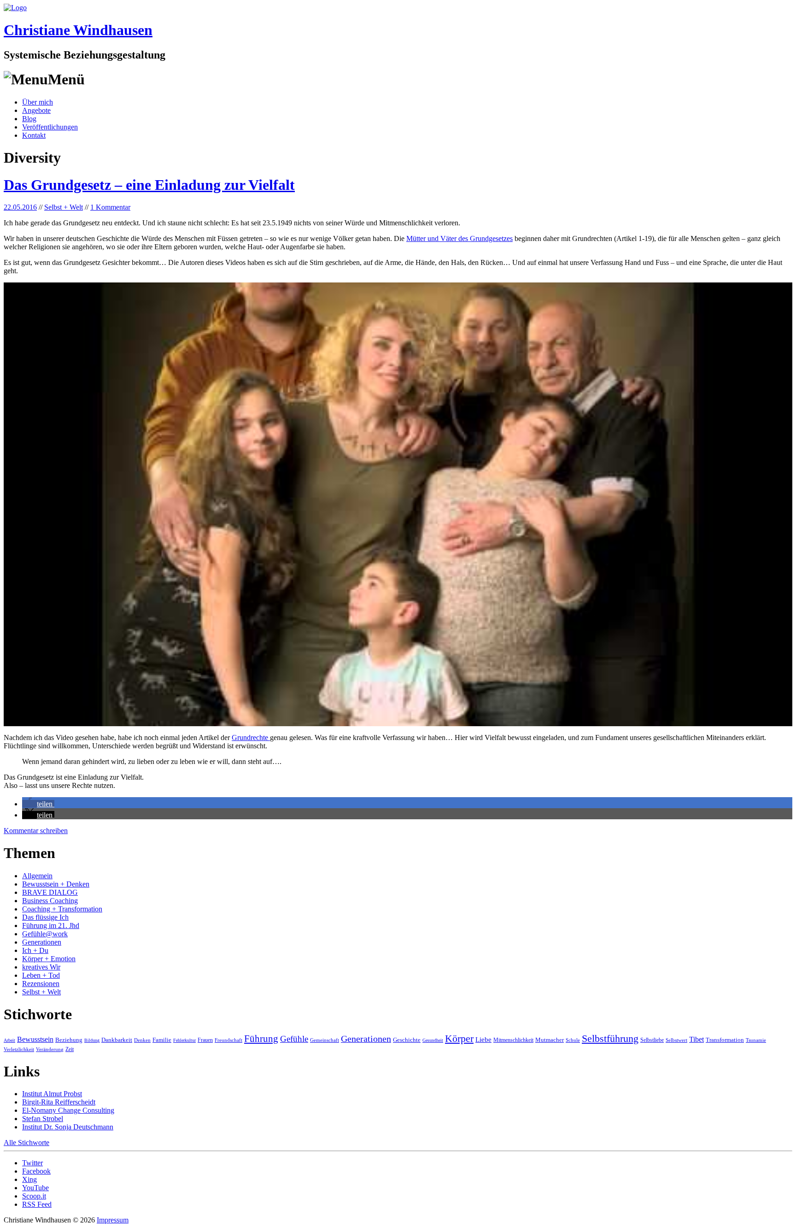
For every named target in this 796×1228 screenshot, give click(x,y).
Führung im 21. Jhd (50, 925)
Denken (142, 1040)
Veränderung (50, 1049)
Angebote (36, 110)
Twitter (32, 1163)
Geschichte (407, 1039)
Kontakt (34, 135)
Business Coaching (50, 901)
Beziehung (68, 1039)
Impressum (113, 1220)
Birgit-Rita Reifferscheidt (58, 1102)
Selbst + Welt (63, 207)
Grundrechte (251, 737)
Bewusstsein (35, 1039)
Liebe (483, 1039)
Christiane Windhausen (78, 30)
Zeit (69, 1049)
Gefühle (294, 1039)
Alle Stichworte (26, 1142)
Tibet (696, 1039)
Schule (573, 1040)
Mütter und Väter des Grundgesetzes (459, 238)
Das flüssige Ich (45, 917)
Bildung (92, 1040)
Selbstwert (676, 1040)
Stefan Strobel (42, 1118)
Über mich (37, 102)
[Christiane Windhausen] (15, 8)
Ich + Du (35, 950)
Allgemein (37, 876)
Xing (29, 1179)
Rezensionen (40, 983)
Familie (161, 1039)
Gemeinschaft (324, 1040)
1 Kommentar (110, 207)
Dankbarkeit (116, 1039)
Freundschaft (228, 1040)
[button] (38, 804)
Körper (459, 1038)
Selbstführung (610, 1038)
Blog (29, 119)
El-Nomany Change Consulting (68, 1110)
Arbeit (9, 1040)
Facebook (36, 1171)
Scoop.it (34, 1196)
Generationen (41, 942)
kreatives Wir (41, 967)
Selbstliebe (652, 1040)
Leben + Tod (41, 975)
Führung (261, 1038)
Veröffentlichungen (50, 127)
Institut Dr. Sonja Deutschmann (67, 1127)
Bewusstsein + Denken (55, 884)
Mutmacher (549, 1039)
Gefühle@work (45, 934)
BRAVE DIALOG (50, 892)
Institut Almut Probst (52, 1094)
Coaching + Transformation (62, 909)
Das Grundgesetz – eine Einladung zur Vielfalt (149, 184)
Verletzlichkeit (19, 1049)
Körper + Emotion (49, 959)
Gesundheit (432, 1040)
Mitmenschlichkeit (513, 1040)
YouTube (35, 1188)
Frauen (205, 1040)
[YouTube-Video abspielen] (398, 504)
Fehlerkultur (184, 1040)
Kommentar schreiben (36, 830)
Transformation (725, 1039)
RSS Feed (37, 1204)
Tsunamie (756, 1040)
